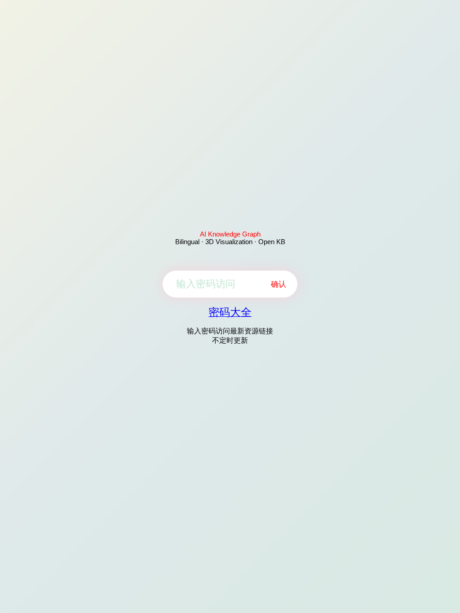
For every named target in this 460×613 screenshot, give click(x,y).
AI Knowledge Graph (230, 234)
